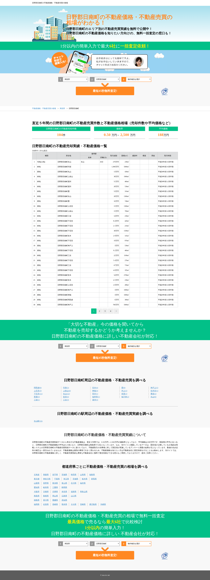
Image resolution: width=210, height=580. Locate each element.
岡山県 (55, 496)
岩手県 (55, 475)
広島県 (64, 496)
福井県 (83, 483)
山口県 (73, 496)
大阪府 (36, 492)
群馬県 (94, 479)
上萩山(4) (67, 391)
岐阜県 (46, 487)
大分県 (73, 504)
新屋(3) (37, 397)
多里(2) (124, 394)
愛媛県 (55, 500)
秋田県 (73, 475)
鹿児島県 (93, 504)
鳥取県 (36, 496)
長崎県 (55, 504)
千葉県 (57, 479)
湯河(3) (95, 400)
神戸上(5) (154, 388)
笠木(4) (95, 388)
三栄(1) (37, 400)
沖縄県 (103, 504)
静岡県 (64, 487)
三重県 (55, 487)
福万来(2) (125, 397)
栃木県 (84, 479)
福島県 (92, 475)
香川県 (46, 500)
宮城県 (64, 475)
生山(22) (66, 394)
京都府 (46, 492)
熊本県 (64, 504)
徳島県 (36, 500)
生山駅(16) (38, 421)
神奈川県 (46, 479)
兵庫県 (55, 492)
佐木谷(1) (154, 391)
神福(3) (95, 391)
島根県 (46, 496)
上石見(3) (38, 391)
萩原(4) (66, 397)
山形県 (83, 475)
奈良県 (64, 492)
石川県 (73, 483)
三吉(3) (66, 400)
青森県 (46, 475)
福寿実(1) (96, 397)
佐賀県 (46, 504)
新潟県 (55, 483)
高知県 (64, 500)
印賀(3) (66, 388)
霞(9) (123, 388)
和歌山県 (83, 492)
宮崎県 (83, 504)
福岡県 (36, 504)
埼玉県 (66, 479)
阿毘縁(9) (38, 388)
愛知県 (36, 487)
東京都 (36, 479)
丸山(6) (153, 397)
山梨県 (36, 483)
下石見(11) (38, 394)
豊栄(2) (153, 394)
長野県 (46, 483)
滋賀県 (73, 492)
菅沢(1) (95, 394)
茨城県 (75, 479)
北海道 (36, 475)
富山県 (64, 483)
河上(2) (124, 391)
